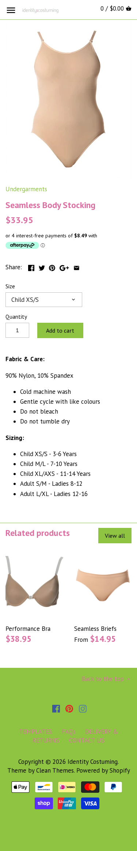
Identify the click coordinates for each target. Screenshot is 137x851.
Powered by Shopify (103, 770)
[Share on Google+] (64, 266)
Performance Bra (27, 629)
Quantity (16, 316)
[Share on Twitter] (42, 266)
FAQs (69, 732)
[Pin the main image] (52, 266)
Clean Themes (55, 770)
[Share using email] (76, 266)
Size (10, 286)
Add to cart (60, 330)
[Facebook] (56, 708)
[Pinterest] (69, 708)
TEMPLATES (35, 732)
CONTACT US (86, 740)
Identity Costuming (93, 762)
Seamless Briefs (95, 629)
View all (115, 535)
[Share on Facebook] (31, 266)
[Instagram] (83, 708)
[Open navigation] (10, 10)
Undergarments (26, 189)
